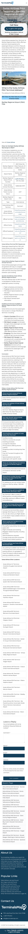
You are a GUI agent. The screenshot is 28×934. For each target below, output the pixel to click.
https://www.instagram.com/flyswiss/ (20, 238)
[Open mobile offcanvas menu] (26, 3)
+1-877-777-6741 (15, 29)
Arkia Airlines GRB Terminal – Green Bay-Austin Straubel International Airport (13, 822)
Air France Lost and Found (9, 884)
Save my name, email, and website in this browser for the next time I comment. (13, 770)
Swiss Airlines (14, 17)
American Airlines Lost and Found (11, 891)
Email (5, 752)
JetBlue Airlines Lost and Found (10, 886)
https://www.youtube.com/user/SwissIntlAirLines (20, 219)
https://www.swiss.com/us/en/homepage (20, 212)
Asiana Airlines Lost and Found (10, 888)
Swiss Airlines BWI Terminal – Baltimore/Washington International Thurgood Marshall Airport (14, 588)
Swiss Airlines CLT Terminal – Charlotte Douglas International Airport (12, 566)
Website (5, 760)
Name (5, 745)
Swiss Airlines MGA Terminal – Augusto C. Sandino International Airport (13, 604)
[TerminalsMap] (7, 3)
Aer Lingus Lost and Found (9, 882)
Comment (6, 733)
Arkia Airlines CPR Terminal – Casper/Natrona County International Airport (14, 806)
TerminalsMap (5, 17)
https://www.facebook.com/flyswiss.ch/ (20, 231)
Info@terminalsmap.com (10, 918)
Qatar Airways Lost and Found (10, 890)
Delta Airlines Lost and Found (9, 880)
